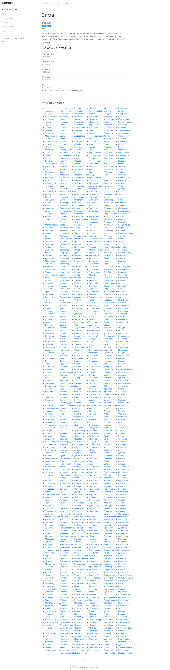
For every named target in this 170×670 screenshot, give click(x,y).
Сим (76, 222)
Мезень (48, 561)
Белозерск (123, 314)
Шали (5, 31)
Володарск (123, 530)
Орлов (77, 191)
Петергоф (122, 519)
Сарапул (107, 522)
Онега (106, 205)
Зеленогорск (95, 403)
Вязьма (107, 364)
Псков (77, 341)
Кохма (62, 133)
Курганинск (123, 480)
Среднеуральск (81, 444)
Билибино (93, 519)
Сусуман (78, 305)
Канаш (107, 189)
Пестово (93, 589)
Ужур (76, 511)
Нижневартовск (67, 528)
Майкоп (63, 572)
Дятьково (49, 316)
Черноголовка (124, 575)
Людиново (50, 177)
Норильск (122, 208)
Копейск (122, 489)
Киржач (48, 639)
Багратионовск (125, 628)
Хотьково (122, 617)
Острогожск (124, 642)
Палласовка (65, 261)
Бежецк (63, 642)
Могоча (121, 150)
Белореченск (124, 177)
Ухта (62, 308)
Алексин (93, 191)
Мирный (78, 383)
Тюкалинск (65, 289)
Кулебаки (49, 522)
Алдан (48, 122)
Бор (120, 555)
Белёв (121, 183)
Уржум (92, 233)
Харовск (49, 469)
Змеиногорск (66, 544)
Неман (48, 222)
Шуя (76, 158)
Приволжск (109, 589)
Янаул (91, 408)
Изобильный (109, 358)
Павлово (78, 386)
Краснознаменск (111, 517)
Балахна (122, 272)
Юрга (62, 194)
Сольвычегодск (125, 578)
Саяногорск (50, 191)
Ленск (48, 361)
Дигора (48, 325)
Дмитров (78, 491)
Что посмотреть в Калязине (49, 111)
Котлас (121, 330)
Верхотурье (79, 441)
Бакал (77, 364)
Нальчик (49, 314)
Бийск (62, 525)
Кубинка (63, 394)
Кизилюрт (78, 514)
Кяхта (62, 511)
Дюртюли (108, 430)
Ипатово (64, 205)
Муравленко (65, 211)
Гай (90, 347)
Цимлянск (122, 378)
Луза (106, 319)
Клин (76, 269)
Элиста (92, 325)
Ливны (77, 233)
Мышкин (78, 350)
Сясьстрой (123, 322)
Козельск (49, 411)
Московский (94, 522)
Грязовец (64, 505)
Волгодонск (109, 603)
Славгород (79, 483)
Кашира (63, 375)
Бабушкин (93, 480)
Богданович (109, 166)
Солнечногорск (67, 386)
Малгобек (49, 150)
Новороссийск (125, 653)
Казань (92, 113)
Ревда (91, 166)
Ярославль (50, 172)
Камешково (79, 647)
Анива (48, 625)
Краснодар (79, 503)
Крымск (121, 216)
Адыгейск (64, 575)
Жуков (92, 450)
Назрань (93, 542)
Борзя (62, 136)
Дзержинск (109, 127)
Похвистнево (80, 558)
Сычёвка (78, 619)
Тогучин (63, 619)
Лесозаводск (95, 161)
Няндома (49, 119)
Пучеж (92, 642)
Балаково (78, 333)
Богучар (63, 583)
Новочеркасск (124, 152)
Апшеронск (109, 138)
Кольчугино (79, 405)
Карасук (49, 555)
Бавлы (121, 158)
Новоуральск (66, 633)
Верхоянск (65, 327)
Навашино (108, 491)
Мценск (77, 277)
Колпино (49, 341)
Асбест (107, 191)
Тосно (62, 569)
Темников (64, 177)
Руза (120, 264)
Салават (122, 486)
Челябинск (108, 378)
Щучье (77, 272)
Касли (106, 333)
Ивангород (79, 639)
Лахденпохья (8, 27)
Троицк (92, 180)
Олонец (48, 214)
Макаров (122, 558)
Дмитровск (123, 189)
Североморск (80, 461)
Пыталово (64, 530)
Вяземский (123, 138)
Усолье (121, 166)
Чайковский (94, 163)
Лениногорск (95, 241)
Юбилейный (123, 119)
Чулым (107, 433)
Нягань (77, 547)
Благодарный (80, 561)
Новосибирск (110, 653)
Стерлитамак (51, 141)
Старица (64, 252)
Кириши (122, 455)
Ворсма (121, 614)
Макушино (94, 614)
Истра (106, 647)
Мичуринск (123, 327)
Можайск (122, 539)
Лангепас (64, 508)
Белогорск (94, 327)
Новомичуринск (81, 472)
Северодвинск (81, 536)
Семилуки (108, 583)
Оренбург (93, 553)
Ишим (62, 369)
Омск (120, 297)
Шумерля (122, 619)
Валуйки (63, 439)
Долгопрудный (66, 403)
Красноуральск (81, 219)
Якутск (107, 469)
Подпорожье (110, 350)
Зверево (122, 478)
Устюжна (108, 547)
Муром (92, 383)
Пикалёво (108, 436)
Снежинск (108, 622)
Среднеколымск (81, 517)
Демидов (122, 553)
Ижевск (107, 403)
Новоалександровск (69, 653)
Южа (106, 180)
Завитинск (123, 386)
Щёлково (49, 472)
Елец (106, 642)
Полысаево (94, 366)
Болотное (93, 533)
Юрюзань (64, 380)
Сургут (107, 258)
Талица (48, 497)
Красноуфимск (8, 18)
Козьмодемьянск (97, 391)
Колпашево (50, 547)
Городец (93, 428)
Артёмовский (95, 567)
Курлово (107, 347)
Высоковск (123, 311)
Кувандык (49, 519)
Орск (106, 514)
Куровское (94, 505)
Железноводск (110, 130)
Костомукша (124, 266)
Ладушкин (64, 244)
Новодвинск (80, 439)
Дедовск (122, 644)
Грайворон (109, 628)
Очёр (62, 300)
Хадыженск (79, 327)
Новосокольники (82, 175)
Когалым (108, 330)
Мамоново (64, 650)
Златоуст (93, 305)
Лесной (63, 539)
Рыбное (107, 461)
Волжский (123, 542)
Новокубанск (110, 283)
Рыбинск (78, 294)
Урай (76, 580)
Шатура (92, 453)
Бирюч (92, 469)
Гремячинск (50, 511)
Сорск (48, 127)
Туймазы (64, 113)
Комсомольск (110, 394)
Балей (62, 125)
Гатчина (48, 264)
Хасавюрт (122, 391)
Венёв (106, 311)
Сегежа (48, 144)
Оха (61, 430)
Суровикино (94, 308)
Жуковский (50, 466)
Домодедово (95, 405)
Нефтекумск (124, 472)
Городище (64, 144)
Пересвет (108, 508)
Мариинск (49, 383)
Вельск (121, 144)
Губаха (77, 397)
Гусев (47, 433)
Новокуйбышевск (112, 247)
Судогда (78, 480)
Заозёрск (78, 177)
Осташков (49, 336)
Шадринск (123, 113)
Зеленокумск (124, 594)
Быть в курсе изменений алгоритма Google (62, 90)
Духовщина (109, 280)
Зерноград (79, 186)
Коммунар (93, 219)
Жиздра (78, 275)
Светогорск (94, 500)
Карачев (107, 605)
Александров (66, 227)
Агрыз (106, 233)
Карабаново (79, 564)
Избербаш (122, 350)
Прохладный (109, 472)
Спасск (63, 580)
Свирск (48, 594)
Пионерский (94, 444)
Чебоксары (94, 511)
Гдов (106, 177)
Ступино (93, 141)
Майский (78, 505)
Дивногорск (65, 208)
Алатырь (93, 372)
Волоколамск (80, 594)
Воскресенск (80, 291)
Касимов (122, 636)
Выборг (63, 614)
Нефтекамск (65, 191)
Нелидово (49, 372)
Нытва (63, 397)
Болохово (108, 519)
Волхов (107, 411)
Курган (121, 116)
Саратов (93, 261)
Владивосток (66, 277)
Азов (47, 378)
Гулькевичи (65, 286)
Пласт (77, 497)
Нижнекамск (65, 458)
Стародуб (122, 547)
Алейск (92, 389)
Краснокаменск (111, 586)
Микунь (92, 294)
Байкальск (79, 469)
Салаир (77, 339)
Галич (62, 180)
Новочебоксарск (96, 136)
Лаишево (93, 600)
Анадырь (108, 116)
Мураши (63, 472)
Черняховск (79, 519)
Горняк (63, 411)
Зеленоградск (95, 186)
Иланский (93, 336)
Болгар (63, 408)
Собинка (93, 497)
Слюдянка (49, 358)
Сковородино (66, 239)
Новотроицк (80, 530)
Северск (93, 378)
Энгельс (92, 594)
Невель (121, 458)
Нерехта (107, 416)
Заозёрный (65, 622)
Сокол (77, 589)
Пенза (48, 653)
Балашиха (93, 283)
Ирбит (77, 630)
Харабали (93, 125)
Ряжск (48, 205)
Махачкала (79, 322)
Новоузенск (65, 111)
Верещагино (109, 336)
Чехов (106, 553)
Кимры (77, 225)
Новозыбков (109, 294)
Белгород (78, 180)
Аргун (121, 430)
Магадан (78, 539)
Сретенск (93, 425)
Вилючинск (94, 436)
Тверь (91, 558)
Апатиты (64, 283)
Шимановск (94, 194)
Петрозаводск (110, 214)
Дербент (107, 375)
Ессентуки (94, 630)
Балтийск (122, 222)
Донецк (48, 436)
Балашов (78, 258)
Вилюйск (93, 133)
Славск (63, 503)
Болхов (77, 389)
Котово (121, 564)
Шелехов (49, 592)
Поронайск (79, 494)
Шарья (63, 127)
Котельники (65, 486)
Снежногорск (80, 653)
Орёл (62, 147)
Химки (48, 322)
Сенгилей (108, 458)
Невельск (78, 508)
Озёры (107, 558)
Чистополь (123, 341)
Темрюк (107, 608)
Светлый (49, 403)
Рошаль (63, 241)
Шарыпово (108, 239)
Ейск (47, 305)
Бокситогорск (80, 266)
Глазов (77, 230)
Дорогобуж (79, 597)
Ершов (107, 422)
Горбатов (64, 291)
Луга (76, 544)
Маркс (92, 275)
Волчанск (78, 644)
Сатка (106, 341)
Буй (105, 386)
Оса (76, 325)
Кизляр (48, 500)
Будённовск (94, 272)
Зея (46, 636)
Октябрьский (66, 150)
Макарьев (49, 539)
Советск (78, 161)
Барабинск (65, 336)
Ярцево (48, 194)
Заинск (77, 150)
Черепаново (123, 169)
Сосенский (94, 597)
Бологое (49, 344)
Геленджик (109, 211)
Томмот (48, 272)
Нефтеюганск (124, 300)
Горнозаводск (95, 644)
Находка (108, 419)
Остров (92, 622)
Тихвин (63, 589)
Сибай (92, 302)
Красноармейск (52, 275)
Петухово (108, 255)
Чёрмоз (77, 553)
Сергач (107, 644)
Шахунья (108, 152)
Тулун (47, 155)
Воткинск (64, 517)
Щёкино (92, 108)
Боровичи (108, 528)
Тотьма (63, 447)
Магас (121, 583)
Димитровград (96, 350)
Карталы (122, 475)
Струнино (108, 569)
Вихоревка (65, 611)
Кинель (121, 633)
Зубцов (77, 189)
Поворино (49, 366)
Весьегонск (50, 514)
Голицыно (49, 308)
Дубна (48, 175)
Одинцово (108, 505)
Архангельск (65, 155)
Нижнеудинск (80, 194)
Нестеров (78, 319)
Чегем (77, 633)
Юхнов (92, 455)
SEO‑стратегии (51, 116)
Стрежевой (94, 291)
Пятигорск (108, 147)
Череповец (50, 294)
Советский (79, 316)
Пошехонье (94, 355)
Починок (122, 561)
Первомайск (51, 353)
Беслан (48, 375)
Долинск (108, 380)
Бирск (121, 316)
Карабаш (122, 127)
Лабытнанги (50, 619)
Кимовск (108, 236)
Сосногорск (109, 575)
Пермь (121, 361)
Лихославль (65, 383)
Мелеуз (48, 241)
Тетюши (107, 355)
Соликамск (79, 489)
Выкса (106, 322)
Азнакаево (79, 569)
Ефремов (108, 389)
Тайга (120, 325)
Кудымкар (108, 580)
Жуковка (64, 152)
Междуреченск (96, 250)
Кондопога (79, 336)
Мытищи (108, 639)
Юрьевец (64, 230)
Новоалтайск (124, 383)
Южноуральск (51, 622)
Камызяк (64, 366)
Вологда (92, 475)
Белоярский (50, 578)
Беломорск (65, 250)
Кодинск (63, 644)
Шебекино (93, 122)
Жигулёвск (65, 314)
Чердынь (93, 486)
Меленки (64, 597)
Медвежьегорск (52, 517)
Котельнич (64, 564)
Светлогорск (51, 483)
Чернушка (108, 308)
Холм (106, 305)
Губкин (48, 542)
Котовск (107, 447)
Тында (77, 380)
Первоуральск (95, 564)
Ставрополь (79, 214)
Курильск (93, 289)
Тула (106, 614)
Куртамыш (79, 650)
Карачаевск (109, 125)
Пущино (63, 455)
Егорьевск (108, 339)
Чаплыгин (78, 628)
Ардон (107, 163)
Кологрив (122, 275)
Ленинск (93, 639)
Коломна (93, 555)
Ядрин (48, 464)
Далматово (123, 347)
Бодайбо (108, 511)
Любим (63, 333)
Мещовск (93, 536)
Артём (48, 558)
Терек (91, 380)
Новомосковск (52, 550)
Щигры (63, 219)
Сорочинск (65, 561)
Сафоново (93, 211)
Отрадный (108, 650)
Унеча (121, 194)
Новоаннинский (52, 408)
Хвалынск (93, 222)
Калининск (123, 436)
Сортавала (94, 433)
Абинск (77, 344)
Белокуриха (109, 497)
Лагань (63, 141)
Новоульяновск (67, 405)
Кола (120, 147)
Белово (77, 592)
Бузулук (48, 544)
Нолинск (122, 175)
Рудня (47, 364)
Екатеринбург (80, 166)
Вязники (49, 350)
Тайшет (48, 380)
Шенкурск (49, 200)
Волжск (48, 480)
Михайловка (80, 236)
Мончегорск (123, 514)
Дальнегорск (110, 200)
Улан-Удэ (93, 530)
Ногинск (107, 425)
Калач (121, 291)
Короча (107, 397)
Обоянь (107, 286)
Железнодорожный (112, 202)
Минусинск (50, 564)
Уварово (49, 586)
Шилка (121, 111)
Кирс (106, 150)
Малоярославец (52, 603)
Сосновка (93, 447)
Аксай (106, 414)
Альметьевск (124, 130)
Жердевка (93, 127)
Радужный (64, 258)
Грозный (64, 630)
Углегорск (93, 189)
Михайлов (49, 333)
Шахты (121, 461)
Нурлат (48, 455)
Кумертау (78, 617)
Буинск (121, 389)
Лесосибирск (80, 347)
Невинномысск (67, 272)
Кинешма (93, 458)
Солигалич (109, 277)
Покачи (107, 122)
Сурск (48, 644)
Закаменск (109, 439)
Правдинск (50, 247)
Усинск (92, 400)
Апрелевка (94, 255)
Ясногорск (50, 258)
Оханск (77, 391)
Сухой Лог (64, 567)
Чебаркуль (64, 233)
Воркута (93, 503)
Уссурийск (108, 525)
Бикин (121, 200)
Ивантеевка (65, 547)
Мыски (107, 453)
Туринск (78, 605)
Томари (121, 503)
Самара (107, 536)
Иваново (78, 603)
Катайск (92, 300)
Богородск (123, 580)
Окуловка (64, 605)
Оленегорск (50, 611)
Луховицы (49, 525)
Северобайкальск (112, 600)
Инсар (92, 227)
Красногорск (66, 264)
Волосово (108, 480)
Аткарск (122, 464)
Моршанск (79, 416)
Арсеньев (78, 528)
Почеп (121, 366)
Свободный (50, 202)
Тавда (62, 225)
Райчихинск (123, 305)
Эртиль (92, 547)
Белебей (107, 272)
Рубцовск (93, 280)
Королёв (63, 542)
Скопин (92, 375)
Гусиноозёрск (124, 639)
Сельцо (48, 486)
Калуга (92, 561)
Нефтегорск (109, 297)
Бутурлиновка (95, 322)
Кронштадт (123, 108)
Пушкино (78, 163)
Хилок (62, 341)
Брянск (77, 500)
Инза (76, 586)
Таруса (48, 503)
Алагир (92, 517)
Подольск (78, 358)
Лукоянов (49, 391)
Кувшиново (123, 600)
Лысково (49, 642)
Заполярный (124, 466)
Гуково (121, 219)
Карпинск (93, 494)
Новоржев (79, 113)
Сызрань (49, 152)
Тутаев (121, 344)
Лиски (92, 411)
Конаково (49, 166)
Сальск (63, 325)
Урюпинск (64, 355)
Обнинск (49, 414)
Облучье (122, 358)
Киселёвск (108, 625)
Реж (105, 275)
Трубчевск (50, 147)
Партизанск (94, 269)
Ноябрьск (108, 366)
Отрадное (122, 517)
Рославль (122, 505)
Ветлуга (121, 191)
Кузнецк (63, 339)
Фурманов (123, 567)
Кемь (91, 225)
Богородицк (50, 450)
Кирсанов (122, 441)
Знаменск (49, 130)
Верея (77, 227)
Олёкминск (94, 650)
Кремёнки (78, 122)
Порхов (63, 344)
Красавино (109, 478)
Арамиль (122, 494)
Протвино (122, 372)
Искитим (64, 444)
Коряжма (93, 197)
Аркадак (49, 186)
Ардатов (49, 605)
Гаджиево (49, 230)
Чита (120, 136)
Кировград (94, 216)
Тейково (107, 475)
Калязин (78, 308)
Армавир (64, 236)
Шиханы (122, 269)
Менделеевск (51, 458)
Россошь (64, 347)
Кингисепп (50, 339)
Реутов (92, 252)
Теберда (93, 319)
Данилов (108, 383)
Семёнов (108, 533)
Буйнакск (122, 533)
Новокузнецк (95, 466)
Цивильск (64, 636)
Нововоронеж (110, 489)
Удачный (93, 138)
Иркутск (122, 597)
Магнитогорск (80, 255)
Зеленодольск (51, 163)
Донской (78, 394)
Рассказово (109, 302)
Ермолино (49, 244)
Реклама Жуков (9, 14)
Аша (91, 169)
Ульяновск (123, 439)
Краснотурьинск (125, 233)
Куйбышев (79, 353)
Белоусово (109, 464)
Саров (107, 441)
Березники (94, 208)
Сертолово (123, 277)
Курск (77, 567)
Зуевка (77, 550)
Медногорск (109, 219)
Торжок (107, 314)
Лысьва (77, 244)
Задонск (63, 555)
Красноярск (109, 269)
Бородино (79, 403)
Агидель (122, 375)
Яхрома (63, 450)
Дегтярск (78, 169)
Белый (107, 400)
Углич (120, 241)
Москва (92, 628)
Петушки (64, 578)
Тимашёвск (123, 283)
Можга (63, 608)
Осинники (108, 133)
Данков (63, 436)
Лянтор (63, 322)
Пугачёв (49, 478)
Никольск (93, 333)
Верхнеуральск (67, 202)
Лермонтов (50, 297)
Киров (106, 611)
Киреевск (49, 255)
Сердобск (108, 530)
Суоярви (108, 450)
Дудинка (64, 558)
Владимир (49, 439)
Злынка (63, 130)
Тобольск (108, 172)
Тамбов (77, 572)
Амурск (48, 491)
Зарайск (107, 327)
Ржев (120, 408)
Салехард (122, 605)
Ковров (121, 405)
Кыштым (64, 189)
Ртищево (64, 500)
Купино (77, 108)
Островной (123, 536)
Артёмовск (123, 525)
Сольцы (121, 483)
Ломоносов (65, 494)
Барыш (121, 280)
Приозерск (50, 489)
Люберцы (78, 183)
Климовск (64, 166)
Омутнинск (109, 578)
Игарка (92, 144)
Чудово (48, 125)
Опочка (77, 475)
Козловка (93, 358)
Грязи (77, 241)
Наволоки (122, 630)
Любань (92, 592)
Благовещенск (95, 297)
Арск (76, 411)
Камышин (49, 208)
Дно (47, 180)
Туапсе (63, 330)
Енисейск (64, 378)
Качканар (93, 386)
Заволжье (108, 630)
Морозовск (79, 369)
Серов (77, 408)
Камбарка (93, 200)
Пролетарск (50, 589)
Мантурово (50, 261)
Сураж (121, 186)
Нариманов (123, 603)
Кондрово (78, 125)
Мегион (77, 202)
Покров (121, 400)
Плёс (47, 169)
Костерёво (108, 230)
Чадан (48, 505)
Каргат (92, 603)
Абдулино (122, 508)
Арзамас (122, 511)
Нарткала (122, 333)
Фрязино (49, 400)
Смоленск (122, 444)
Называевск (50, 416)
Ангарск (49, 575)
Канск (47, 608)
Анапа (62, 222)
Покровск (49, 475)
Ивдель (48, 319)
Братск (107, 325)
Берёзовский (95, 152)
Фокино (121, 236)
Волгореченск (124, 369)
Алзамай (93, 430)
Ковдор (121, 353)
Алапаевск (64, 175)
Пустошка (64, 639)
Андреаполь (79, 136)
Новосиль (78, 239)
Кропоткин (65, 483)
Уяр (76, 533)
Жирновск (93, 116)
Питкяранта (123, 544)
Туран (62, 617)
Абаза (91, 508)
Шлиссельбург (95, 619)
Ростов (63, 305)
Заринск (107, 208)
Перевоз (122, 586)
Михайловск (80, 578)
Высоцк (107, 144)
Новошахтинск (96, 239)
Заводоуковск (95, 647)
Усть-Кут (108, 252)
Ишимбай (108, 555)
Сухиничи (108, 353)
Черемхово (50, 347)
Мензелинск (109, 369)
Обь (105, 494)
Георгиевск (94, 361)
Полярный (93, 605)
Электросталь (66, 625)
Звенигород (65, 441)
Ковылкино (109, 119)
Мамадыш (64, 294)
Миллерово (123, 155)
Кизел (62, 647)
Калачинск (123, 250)
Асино (92, 277)
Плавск (63, 453)
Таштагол (78, 147)
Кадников (78, 330)
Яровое (92, 414)
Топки (62, 400)
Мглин (77, 478)
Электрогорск (95, 544)
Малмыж (64, 553)
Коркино (64, 594)
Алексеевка (109, 316)
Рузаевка (64, 533)
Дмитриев (108, 155)
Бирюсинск (79, 216)
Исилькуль (108, 564)
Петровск (93, 311)
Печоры (121, 255)
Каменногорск (110, 561)
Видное (107, 175)
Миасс (92, 130)
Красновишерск (96, 177)
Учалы (106, 141)
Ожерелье (123, 172)
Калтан (77, 608)
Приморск (79, 247)
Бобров (63, 269)
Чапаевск (64, 122)
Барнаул (49, 405)
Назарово (108, 466)
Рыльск (77, 172)
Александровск (96, 111)
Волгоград (108, 216)
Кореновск (123, 339)
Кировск (122, 447)
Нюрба (121, 227)
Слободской (50, 386)
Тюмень (63, 138)
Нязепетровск (110, 567)
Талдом (92, 617)
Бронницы (49, 528)
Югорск (77, 453)
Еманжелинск (66, 628)
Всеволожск (94, 330)
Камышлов (108, 455)
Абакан (77, 280)
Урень (47, 211)
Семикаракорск (81, 636)
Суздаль (93, 441)
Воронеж (49, 583)
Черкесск (64, 433)
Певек (92, 214)
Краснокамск (124, 336)
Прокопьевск (66, 536)
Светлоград (50, 633)
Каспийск (108, 428)
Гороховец (50, 419)
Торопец (78, 575)
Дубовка (64, 603)
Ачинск (77, 542)
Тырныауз (78, 302)
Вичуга (92, 230)
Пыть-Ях (49, 530)
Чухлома (122, 302)
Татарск (48, 430)
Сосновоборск (52, 183)
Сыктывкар (123, 522)
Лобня (77, 425)
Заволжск (49, 600)
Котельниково (80, 197)
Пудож (77, 642)
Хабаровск (79, 428)
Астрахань (79, 205)
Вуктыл (121, 364)
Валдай (77, 366)
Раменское (109, 250)
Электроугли (95, 397)
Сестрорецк (124, 491)
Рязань (77, 400)
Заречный (93, 575)
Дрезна (121, 433)
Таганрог (78, 378)
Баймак (48, 389)
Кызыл (48, 233)
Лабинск (122, 205)
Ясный (48, 197)
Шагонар (93, 439)
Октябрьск (65, 522)
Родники (93, 236)
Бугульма (6, 22)
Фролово (108, 391)
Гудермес (64, 311)
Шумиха (92, 625)
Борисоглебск (66, 364)
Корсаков (49, 447)
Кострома (64, 280)
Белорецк (93, 183)
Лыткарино (65, 514)
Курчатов (122, 294)
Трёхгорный (94, 394)
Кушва (92, 147)
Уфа (105, 539)
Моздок (107, 113)
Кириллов (108, 572)
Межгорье (93, 353)
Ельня (62, 519)
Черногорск (79, 436)
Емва (62, 480)
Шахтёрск (49, 461)
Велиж (107, 617)
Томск (121, 425)
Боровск (93, 119)
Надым (107, 372)
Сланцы (63, 214)
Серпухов (64, 275)
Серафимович (95, 478)
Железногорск (51, 225)
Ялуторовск (65, 297)
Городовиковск (52, 494)
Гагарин (92, 539)
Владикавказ (124, 225)
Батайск (93, 369)
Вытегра (49, 453)
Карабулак (79, 583)
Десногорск (65, 586)
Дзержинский (95, 550)
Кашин (92, 491)
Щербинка (49, 227)
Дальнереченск (125, 647)
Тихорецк (78, 111)
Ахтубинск (50, 553)
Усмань (48, 369)
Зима (120, 197)
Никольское (65, 158)
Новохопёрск (95, 578)
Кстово (107, 197)
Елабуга (78, 289)
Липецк (92, 258)
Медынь (63, 353)
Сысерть (93, 483)
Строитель (123, 133)
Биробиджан (124, 380)
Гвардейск (50, 133)
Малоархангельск (82, 600)
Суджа (77, 466)
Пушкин (78, 611)
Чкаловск (93, 472)
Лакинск (63, 216)
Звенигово (94, 580)
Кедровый (64, 497)
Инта (91, 514)
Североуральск (111, 550)
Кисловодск (79, 127)
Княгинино (50, 422)
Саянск (92, 422)
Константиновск (67, 302)
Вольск (77, 464)
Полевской (123, 308)
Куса (106, 227)
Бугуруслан (123, 650)
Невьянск (122, 319)
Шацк (91, 150)
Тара (106, 344)
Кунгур (92, 339)
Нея (76, 614)
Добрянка (122, 528)
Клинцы (121, 230)
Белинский (123, 202)
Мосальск (64, 550)
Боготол (63, 592)
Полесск (64, 247)
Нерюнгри (123, 180)
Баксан (48, 355)
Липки (48, 572)
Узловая (63, 108)
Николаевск (123, 355)
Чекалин (49, 189)
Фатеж (48, 580)
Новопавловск (81, 200)
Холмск (121, 428)
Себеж (121, 239)
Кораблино (94, 489)
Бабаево (49, 508)
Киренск (78, 414)
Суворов (93, 286)
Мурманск (108, 169)
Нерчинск (64, 350)
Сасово (92, 364)
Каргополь (108, 266)
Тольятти (108, 619)
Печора (48, 311)
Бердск (77, 361)
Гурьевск (49, 597)
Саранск (107, 444)
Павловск (122, 261)
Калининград (124, 469)
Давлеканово (124, 622)
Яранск (121, 258)
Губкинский (123, 403)
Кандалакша (123, 550)
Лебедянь (108, 300)
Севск (77, 355)
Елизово (122, 625)
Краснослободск (126, 252)
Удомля (107, 361)
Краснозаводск (81, 555)
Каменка (107, 136)
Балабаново (123, 141)
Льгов (77, 138)
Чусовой (64, 255)
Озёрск (63, 600)
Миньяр (77, 486)
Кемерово (122, 416)
